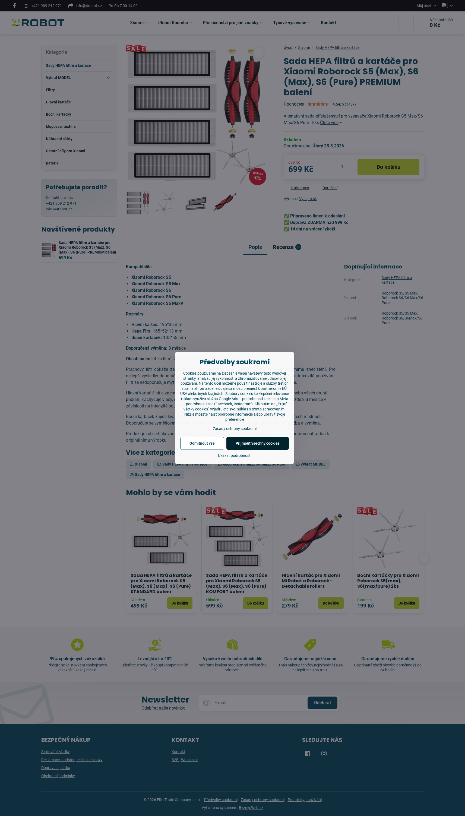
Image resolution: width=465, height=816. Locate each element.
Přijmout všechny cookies (258, 443)
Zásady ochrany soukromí (235, 428)
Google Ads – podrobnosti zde (244, 399)
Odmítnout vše (202, 443)
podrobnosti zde (199, 404)
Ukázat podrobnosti (234, 455)
